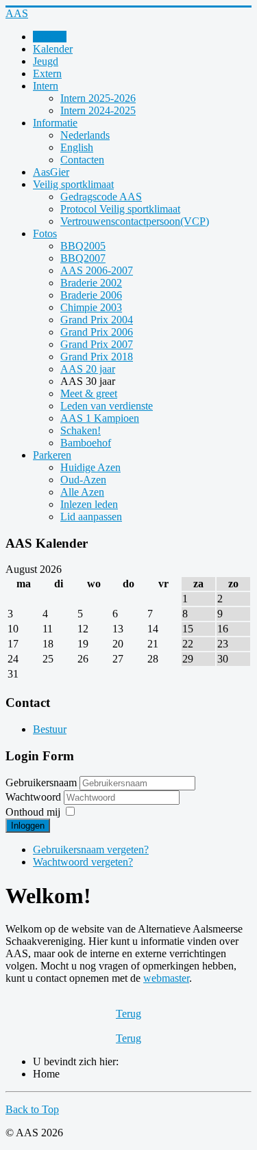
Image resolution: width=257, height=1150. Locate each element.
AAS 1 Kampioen (99, 418)
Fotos (45, 233)
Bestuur (49, 729)
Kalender (53, 49)
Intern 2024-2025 (98, 110)
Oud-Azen (83, 479)
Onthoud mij (32, 812)
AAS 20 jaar (87, 369)
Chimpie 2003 (91, 307)
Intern (45, 86)
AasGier (51, 172)
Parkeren (52, 455)
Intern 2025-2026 (98, 98)
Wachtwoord (34, 797)
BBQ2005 (83, 246)
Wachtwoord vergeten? (83, 862)
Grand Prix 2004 (96, 319)
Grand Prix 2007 (96, 344)
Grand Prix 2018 (96, 356)
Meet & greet (88, 393)
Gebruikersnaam (41, 782)
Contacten (82, 159)
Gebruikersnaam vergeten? (91, 849)
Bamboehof (85, 443)
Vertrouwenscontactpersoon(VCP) (134, 221)
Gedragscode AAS (101, 196)
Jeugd (45, 61)
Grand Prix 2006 (96, 332)
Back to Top (32, 1109)
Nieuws (49, 36)
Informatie (55, 123)
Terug (128, 1013)
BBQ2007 (83, 258)
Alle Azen (82, 492)
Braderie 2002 (91, 283)
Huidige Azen (90, 467)
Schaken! (80, 430)
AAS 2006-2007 (96, 270)
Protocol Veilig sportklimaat (120, 209)
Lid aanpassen (91, 516)
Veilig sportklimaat (73, 184)
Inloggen (28, 825)
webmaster (166, 978)
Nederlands (85, 135)
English (76, 147)
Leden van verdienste (106, 406)
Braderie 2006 (91, 295)
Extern (47, 73)
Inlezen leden (89, 504)
